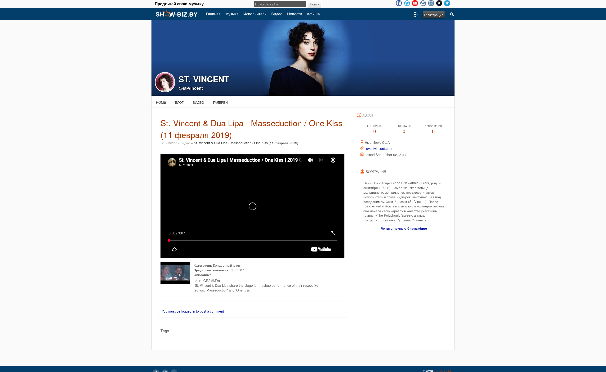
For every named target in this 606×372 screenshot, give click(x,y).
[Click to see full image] (303, 57)
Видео (276, 14)
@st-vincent (190, 88)
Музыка (232, 14)
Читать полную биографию (404, 228)
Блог (179, 102)
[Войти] (415, 14)
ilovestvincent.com (378, 148)
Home (161, 102)
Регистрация (433, 14)
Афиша (313, 14)
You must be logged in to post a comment (193, 311)
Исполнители (255, 14)
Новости (294, 14)
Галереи (220, 102)
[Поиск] (452, 14)
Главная (213, 14)
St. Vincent (168, 142)
